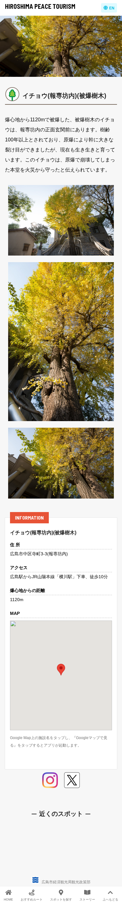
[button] (61, 669)
